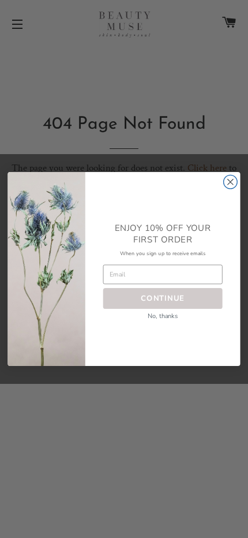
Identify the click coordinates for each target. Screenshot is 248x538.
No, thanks (163, 316)
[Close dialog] (231, 182)
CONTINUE (163, 298)
